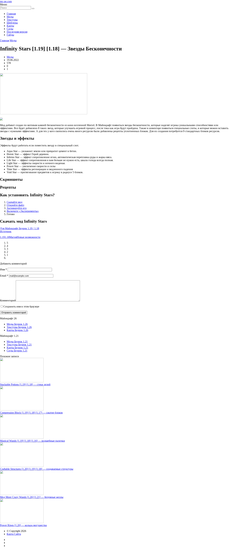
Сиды (10, 28)
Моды (10, 16)
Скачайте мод (14, 202)
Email (4, 275)
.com (6, 1)
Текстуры (12, 19)
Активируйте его (16, 208)
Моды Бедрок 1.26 (17, 324)
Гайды (10, 34)
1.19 (2, 237)
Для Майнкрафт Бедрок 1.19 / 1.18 (19, 228)
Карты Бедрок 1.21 (17, 347)
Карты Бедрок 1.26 (17, 330)
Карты (10, 25)
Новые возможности (28, 237)
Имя (3, 269)
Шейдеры (12, 22)
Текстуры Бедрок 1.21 (19, 344)
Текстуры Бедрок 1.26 (19, 327)
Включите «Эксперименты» (23, 211)
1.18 (7, 237)
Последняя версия (17, 31)
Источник (5, 231)
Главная (11, 13)
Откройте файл (15, 205)
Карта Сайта (14, 534)
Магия (13, 237)
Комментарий (8, 300)
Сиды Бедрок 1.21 (17, 350)
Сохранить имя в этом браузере (21, 306)
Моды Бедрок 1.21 (17, 341)
